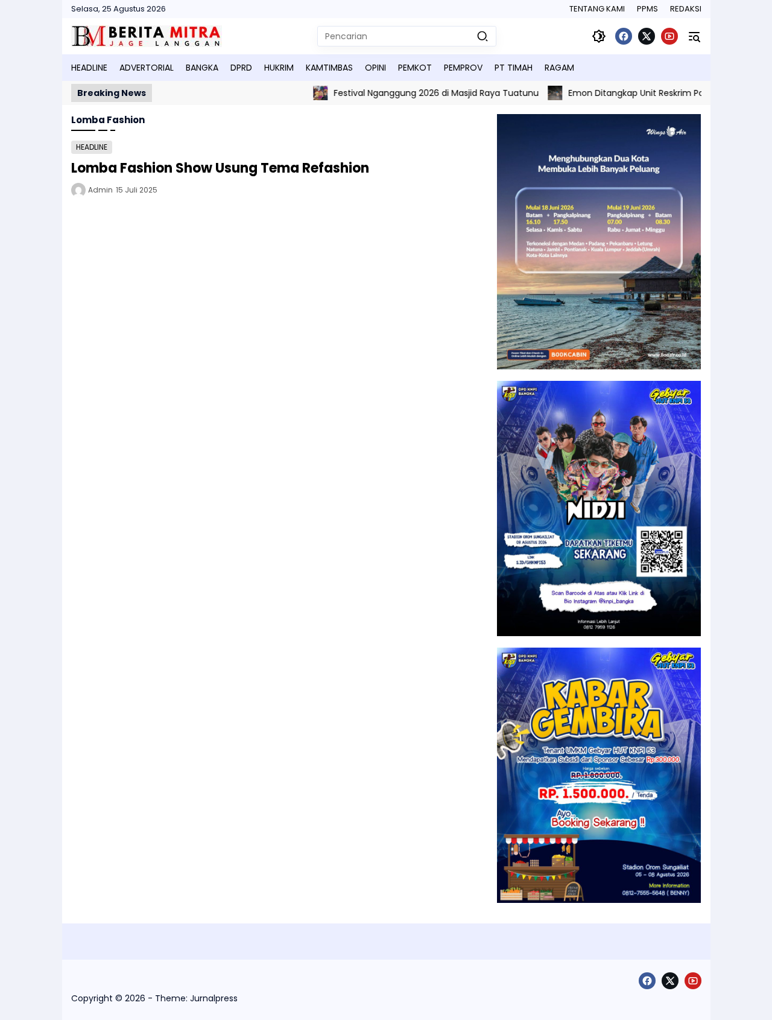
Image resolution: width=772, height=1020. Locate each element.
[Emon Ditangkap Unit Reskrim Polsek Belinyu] (534, 93)
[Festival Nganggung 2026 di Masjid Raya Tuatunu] (300, 93)
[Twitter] (646, 36)
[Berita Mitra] (146, 36)
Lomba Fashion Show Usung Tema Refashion (220, 168)
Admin (100, 190)
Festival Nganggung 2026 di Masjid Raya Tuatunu (415, 93)
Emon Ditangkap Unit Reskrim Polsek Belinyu (639, 93)
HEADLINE (91, 147)
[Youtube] (669, 36)
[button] (482, 36)
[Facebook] (623, 36)
